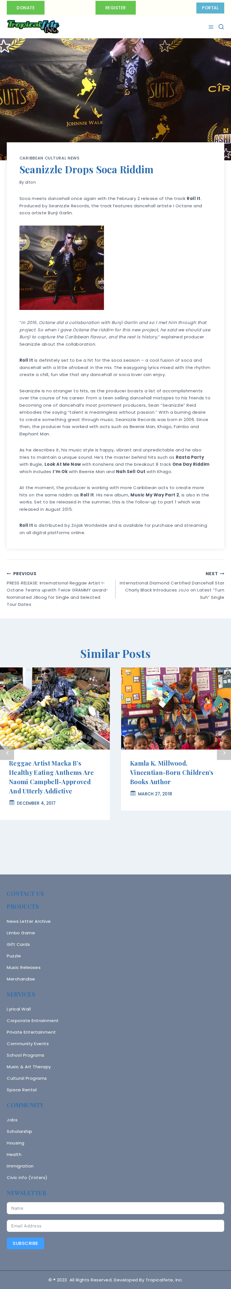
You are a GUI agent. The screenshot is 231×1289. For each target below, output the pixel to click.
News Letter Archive (29, 921)
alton (30, 182)
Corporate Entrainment (33, 1020)
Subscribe (25, 1243)
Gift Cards (18, 944)
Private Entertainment (31, 1032)
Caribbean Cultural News (49, 158)
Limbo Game (21, 933)
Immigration (20, 1166)
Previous (7, 753)
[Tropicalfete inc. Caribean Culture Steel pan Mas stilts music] (33, 27)
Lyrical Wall (19, 1009)
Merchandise (21, 979)
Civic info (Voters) (27, 1177)
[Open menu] (211, 27)
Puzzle (14, 956)
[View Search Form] (221, 27)
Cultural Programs (27, 1078)
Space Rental (22, 1090)
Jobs (12, 1120)
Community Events (28, 1044)
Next (224, 753)
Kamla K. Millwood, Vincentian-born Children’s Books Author (172, 772)
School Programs (26, 1055)
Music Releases (24, 967)
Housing (16, 1143)
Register (115, 8)
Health (14, 1154)
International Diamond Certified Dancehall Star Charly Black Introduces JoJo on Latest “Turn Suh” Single (172, 585)
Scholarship (19, 1131)
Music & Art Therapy (29, 1067)
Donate (26, 8)
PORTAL (210, 8)
